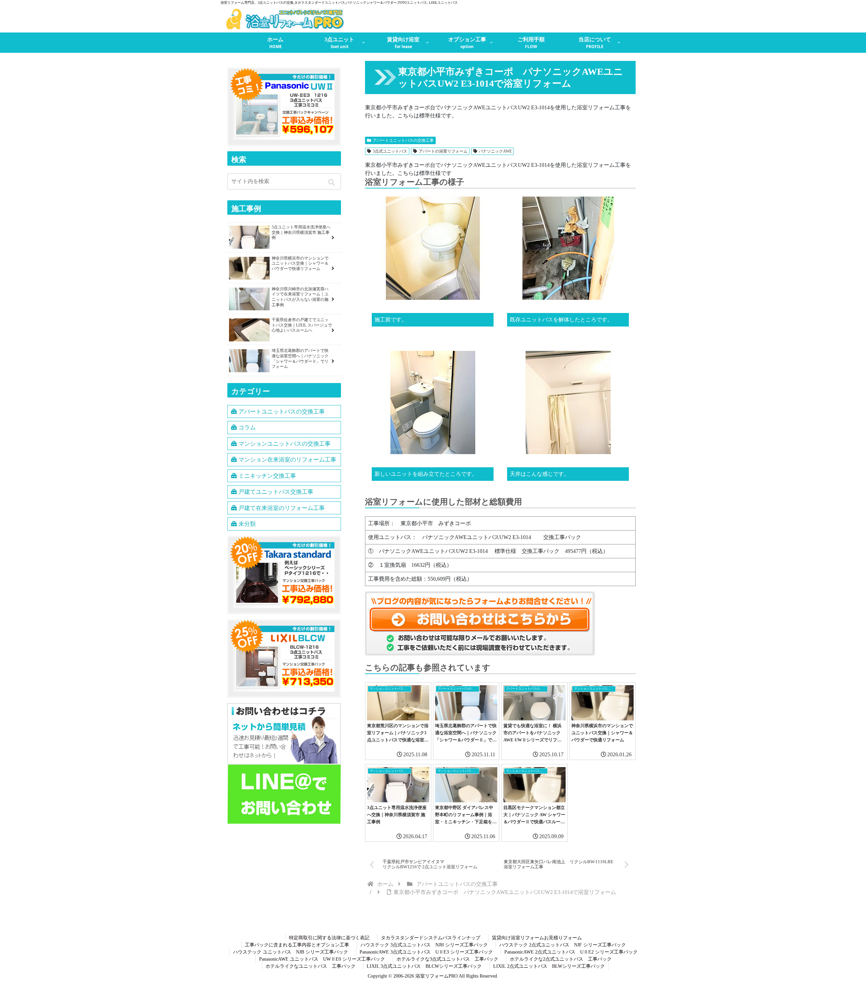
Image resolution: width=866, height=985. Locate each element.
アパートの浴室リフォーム (443, 151)
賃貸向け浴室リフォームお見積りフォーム (537, 937)
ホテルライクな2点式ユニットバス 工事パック (561, 959)
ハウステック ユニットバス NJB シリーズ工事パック (290, 952)
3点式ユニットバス (390, 151)
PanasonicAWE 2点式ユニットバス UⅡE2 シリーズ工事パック (571, 952)
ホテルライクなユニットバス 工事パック (311, 966)
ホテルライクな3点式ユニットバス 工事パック (447, 959)
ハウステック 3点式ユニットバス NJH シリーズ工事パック (424, 944)
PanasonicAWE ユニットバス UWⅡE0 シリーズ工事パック (322, 959)
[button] (332, 182)
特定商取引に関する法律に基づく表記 (329, 937)
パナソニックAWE (495, 151)
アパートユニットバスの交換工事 (403, 140)
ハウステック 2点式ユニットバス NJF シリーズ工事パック (562, 944)
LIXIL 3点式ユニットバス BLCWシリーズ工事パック (424, 966)
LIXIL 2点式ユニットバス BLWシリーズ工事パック (549, 966)
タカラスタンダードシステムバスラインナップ (430, 937)
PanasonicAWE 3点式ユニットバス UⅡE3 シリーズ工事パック (426, 952)
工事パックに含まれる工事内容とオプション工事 (297, 944)
